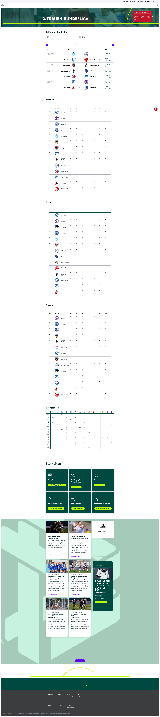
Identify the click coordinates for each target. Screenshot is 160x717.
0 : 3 (80, 87)
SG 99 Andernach (94, 54)
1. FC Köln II (67, 87)
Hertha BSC (93, 76)
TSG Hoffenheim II (65, 82)
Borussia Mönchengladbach (65, 71)
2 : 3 (80, 65)
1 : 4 (80, 82)
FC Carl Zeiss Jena (94, 65)
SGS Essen (92, 82)
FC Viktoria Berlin (65, 54)
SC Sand (92, 70)
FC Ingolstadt (66, 65)
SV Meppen (93, 87)
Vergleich (108, 54)
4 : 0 (80, 59)
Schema (108, 53)
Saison (48, 36)
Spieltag (83, 36)
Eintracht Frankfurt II (95, 59)
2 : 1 (80, 54)
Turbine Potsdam (66, 76)
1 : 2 (80, 71)
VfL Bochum (67, 59)
